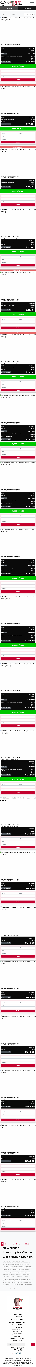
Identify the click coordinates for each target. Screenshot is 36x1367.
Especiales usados (17, 1335)
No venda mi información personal (17, 1361)
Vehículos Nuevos (17, 1329)
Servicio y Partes (17, 1338)
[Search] (33, 1344)
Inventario (17, 1327)
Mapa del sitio (17, 1360)
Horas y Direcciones (17, 1322)
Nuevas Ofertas (17, 1333)
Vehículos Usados (17, 1331)
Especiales (17, 1336)
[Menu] (32, 3)
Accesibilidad (19, 1359)
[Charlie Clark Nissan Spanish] (10, 3)
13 (23, 1244)
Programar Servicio (17, 1340)
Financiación (17, 1325)
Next (27, 1244)
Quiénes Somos (17, 1319)
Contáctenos (9, 1359)
